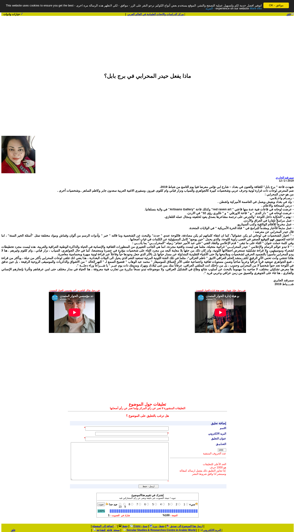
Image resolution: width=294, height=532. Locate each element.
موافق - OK (276, 5)
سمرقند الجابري (285, 177)
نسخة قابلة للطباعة (108, 530)
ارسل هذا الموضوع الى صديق (186, 526)
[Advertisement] (147, 43)
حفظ (124, 526)
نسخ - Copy (140, 526)
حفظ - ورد (158, 526)
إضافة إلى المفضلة (103, 526)
